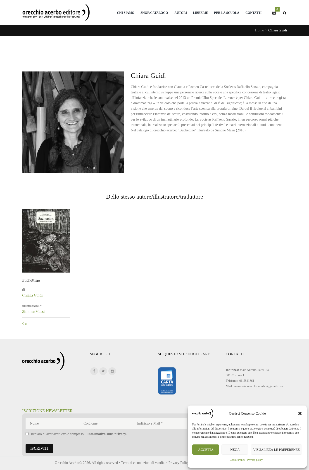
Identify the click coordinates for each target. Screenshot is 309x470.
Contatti (253, 12)
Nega (235, 449)
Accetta (206, 449)
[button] (300, 413)
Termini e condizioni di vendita (143, 463)
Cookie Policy (237, 459)
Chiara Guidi (32, 295)
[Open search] (284, 13)
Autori (180, 12)
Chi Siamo (125, 12)
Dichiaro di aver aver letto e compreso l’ (78, 434)
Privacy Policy (179, 463)
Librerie (200, 12)
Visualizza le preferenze (276, 449)
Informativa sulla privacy (106, 434)
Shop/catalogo (154, 12)
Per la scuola (226, 12)
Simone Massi (33, 311)
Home (259, 30)
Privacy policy (255, 459)
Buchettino (31, 280)
